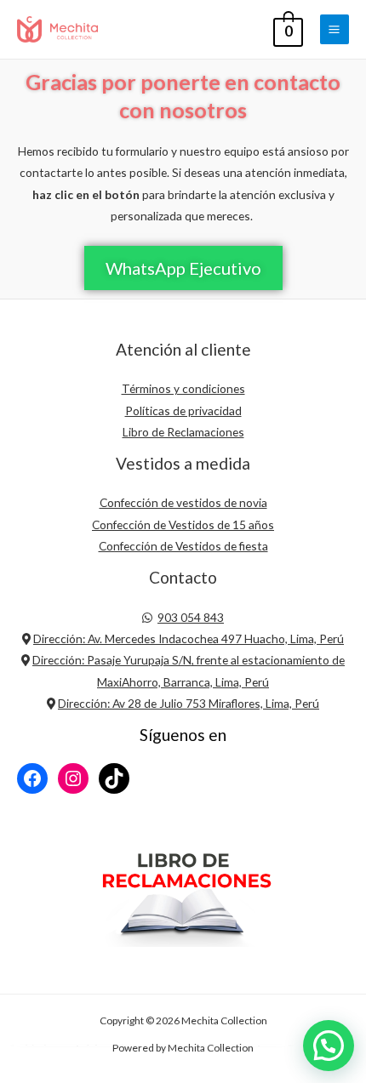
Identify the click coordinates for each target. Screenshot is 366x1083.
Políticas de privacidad (183, 410)
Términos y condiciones (183, 388)
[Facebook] (32, 778)
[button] (183, 268)
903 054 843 (190, 617)
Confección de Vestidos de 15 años (183, 524)
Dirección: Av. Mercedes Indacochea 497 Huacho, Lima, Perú (188, 638)
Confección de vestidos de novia (183, 502)
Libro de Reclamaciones (183, 432)
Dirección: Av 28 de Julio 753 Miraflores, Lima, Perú (188, 703)
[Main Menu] (334, 28)
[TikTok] (114, 778)
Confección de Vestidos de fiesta (183, 546)
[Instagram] (73, 778)
